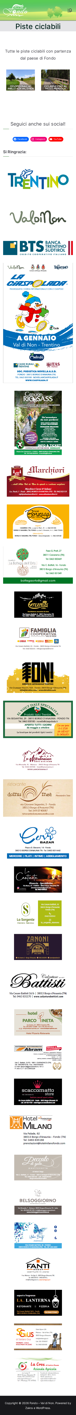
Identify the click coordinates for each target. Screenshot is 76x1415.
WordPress (43, 1408)
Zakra (29, 1408)
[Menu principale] (70, 10)
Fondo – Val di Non (42, 1403)
